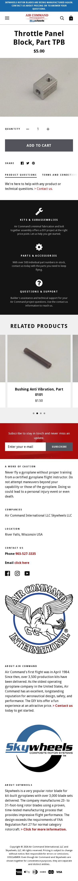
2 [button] (37, 413)
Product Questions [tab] (21, 175)
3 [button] (41, 413)
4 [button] (44, 413)
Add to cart (39, 145)
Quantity (12, 129)
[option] (39, 87)
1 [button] (33, 413)
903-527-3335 (25, 554)
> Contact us (43, 189)
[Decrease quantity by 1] (27, 129)
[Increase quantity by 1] (48, 129)
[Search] (62, 17)
